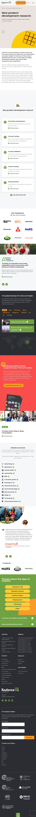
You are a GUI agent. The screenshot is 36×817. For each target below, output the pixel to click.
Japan (24, 310)
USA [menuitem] (3, 763)
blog (5, 427)
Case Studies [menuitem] (21, 661)
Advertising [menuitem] (5, 659)
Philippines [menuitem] (4, 755)
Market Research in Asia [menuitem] (24, 642)
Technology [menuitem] (5, 681)
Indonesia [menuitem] (4, 753)
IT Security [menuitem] (20, 673)
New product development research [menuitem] (8, 642)
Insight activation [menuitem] (6, 651)
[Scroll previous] (6, 556)
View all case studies (19, 215)
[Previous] (3, 284)
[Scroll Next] (10, 556)
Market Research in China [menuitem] (24, 640)
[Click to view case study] (18, 249)
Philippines (6, 312)
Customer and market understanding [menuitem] (7, 638)
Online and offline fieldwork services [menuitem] (9, 649)
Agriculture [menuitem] (5, 663)
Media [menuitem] (3, 679)
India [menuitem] (3, 751)
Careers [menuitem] (20, 663)
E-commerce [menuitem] (5, 671)
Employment (17, 600)
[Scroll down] (3, 31)
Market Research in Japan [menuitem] (24, 644)
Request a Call (17, 587)
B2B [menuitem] (3, 667)
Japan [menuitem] (3, 749)
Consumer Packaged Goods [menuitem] (9, 669)
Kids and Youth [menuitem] (5, 677)
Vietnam (9, 315)
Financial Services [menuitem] (6, 673)
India (10, 310)
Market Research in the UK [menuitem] (24, 650)
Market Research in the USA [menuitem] (25, 652)
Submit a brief (21, 2)
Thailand (24, 312)
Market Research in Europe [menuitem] (25, 648)
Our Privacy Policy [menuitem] (23, 671)
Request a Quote (17, 591)
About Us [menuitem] (20, 659)
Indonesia (17, 310)
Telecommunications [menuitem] (7, 683)
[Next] (6, 284)
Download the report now (13, 385)
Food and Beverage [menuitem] (6, 675)
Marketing (17, 604)
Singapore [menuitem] (4, 757)
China (4, 310)
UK (30, 312)
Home (3, 8)
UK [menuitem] (2, 761)
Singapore (15, 312)
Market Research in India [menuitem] (24, 646)
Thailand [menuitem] (4, 759)
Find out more (14, 128)
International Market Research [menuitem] (25, 638)
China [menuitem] (3, 747)
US (3, 315)
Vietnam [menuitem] (4, 765)
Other (17, 608)
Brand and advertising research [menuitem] (7, 645)
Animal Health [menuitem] (5, 661)
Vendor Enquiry (17, 595)
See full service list (19, 195)
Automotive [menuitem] (5, 665)
